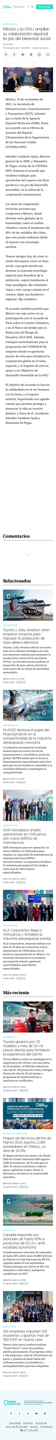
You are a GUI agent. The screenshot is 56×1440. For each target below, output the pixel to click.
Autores (34, 1426)
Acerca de (41, 1423)
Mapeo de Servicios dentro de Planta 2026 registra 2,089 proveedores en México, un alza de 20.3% (27, 1144)
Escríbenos (47, 1426)
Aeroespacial (10, 24)
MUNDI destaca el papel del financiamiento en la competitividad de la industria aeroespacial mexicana (27, 736)
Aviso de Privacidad (16, 1426)
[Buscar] (32, 7)
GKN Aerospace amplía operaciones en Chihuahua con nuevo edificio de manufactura (24, 836)
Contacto (28, 1423)
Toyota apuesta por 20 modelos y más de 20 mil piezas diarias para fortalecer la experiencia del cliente (26, 1047)
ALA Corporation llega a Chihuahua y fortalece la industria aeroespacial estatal (27, 934)
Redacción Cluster (14, 679)
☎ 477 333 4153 (29, 1430)
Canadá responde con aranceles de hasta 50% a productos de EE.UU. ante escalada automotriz (24, 1240)
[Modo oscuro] (28, 6)
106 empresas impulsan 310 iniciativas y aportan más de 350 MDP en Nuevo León (26, 1335)
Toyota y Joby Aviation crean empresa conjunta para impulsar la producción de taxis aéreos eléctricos (26, 636)
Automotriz (10, 1037)
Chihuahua (9, 1230)
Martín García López (14, 879)
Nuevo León (9, 1327)
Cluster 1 (8, 44)
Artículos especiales (15, 1133)
